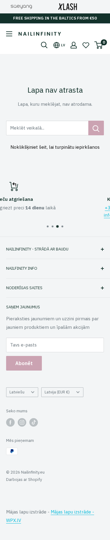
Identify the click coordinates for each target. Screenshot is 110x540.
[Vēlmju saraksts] (86, 45)
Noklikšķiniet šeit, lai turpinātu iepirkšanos (55, 147)
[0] (99, 45)
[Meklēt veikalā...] (96, 128)
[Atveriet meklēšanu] (44, 45)
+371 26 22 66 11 (78, 208)
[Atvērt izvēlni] (9, 33)
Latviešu (16, 392)
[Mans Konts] (74, 45)
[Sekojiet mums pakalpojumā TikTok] (33, 422)
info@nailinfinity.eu (78, 215)
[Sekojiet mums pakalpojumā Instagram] (22, 422)
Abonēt (24, 363)
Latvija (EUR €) (57, 392)
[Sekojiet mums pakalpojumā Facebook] (10, 422)
